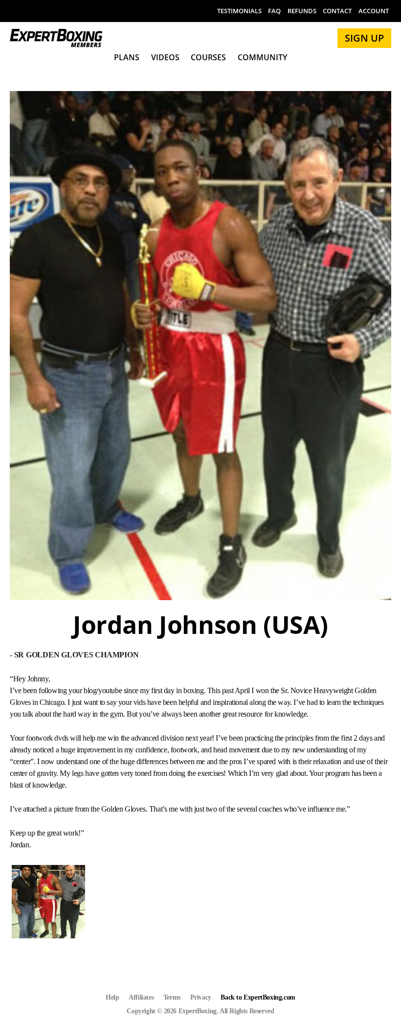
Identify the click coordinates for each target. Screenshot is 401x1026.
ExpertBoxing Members (56, 38)
